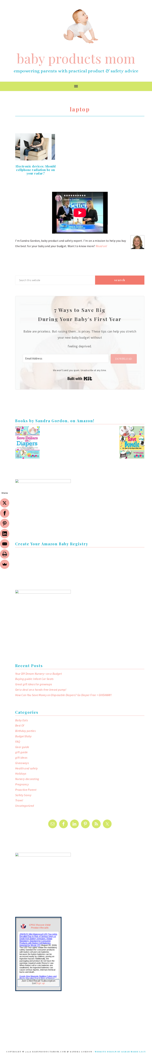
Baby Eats (21, 720)
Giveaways (22, 763)
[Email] (4, 543)
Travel (19, 800)
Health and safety (26, 768)
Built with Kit (79, 378)
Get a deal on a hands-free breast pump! (40, 689)
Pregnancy (22, 784)
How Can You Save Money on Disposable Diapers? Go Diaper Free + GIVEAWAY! (63, 695)
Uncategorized (24, 805)
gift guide (21, 752)
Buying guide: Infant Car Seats (34, 679)
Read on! (101, 246)
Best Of (19, 725)
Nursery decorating (27, 779)
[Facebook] (4, 513)
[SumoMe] (4, 564)
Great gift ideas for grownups (33, 684)
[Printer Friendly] (4, 554)
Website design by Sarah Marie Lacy (120, 1051)
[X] (4, 503)
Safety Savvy (23, 795)
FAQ (17, 741)
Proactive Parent (25, 789)
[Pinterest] (4, 523)
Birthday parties (25, 731)
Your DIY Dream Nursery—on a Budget (38, 673)
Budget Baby (23, 736)
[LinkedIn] (4, 533)
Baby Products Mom (80, 26)
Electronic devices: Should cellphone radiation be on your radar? (36, 169)
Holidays (20, 773)
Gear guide (22, 747)
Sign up (40, 983)
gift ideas (21, 757)
